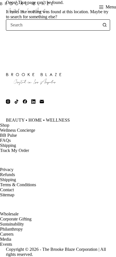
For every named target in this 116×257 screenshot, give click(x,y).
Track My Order (14, 150)
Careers (7, 234)
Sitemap (7, 194)
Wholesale (9, 213)
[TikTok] (16, 101)
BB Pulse (8, 135)
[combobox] (52, 25)
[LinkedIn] (33, 101)
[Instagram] (8, 101)
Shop (4, 125)
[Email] (42, 101)
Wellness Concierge (17, 130)
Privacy (7, 169)
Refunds (7, 174)
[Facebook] (25, 101)
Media (5, 239)
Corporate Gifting (16, 219)
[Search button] (104, 25)
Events (6, 244)
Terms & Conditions (18, 184)
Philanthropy (11, 229)
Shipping (8, 145)
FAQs (5, 140)
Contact (7, 189)
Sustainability (12, 224)
